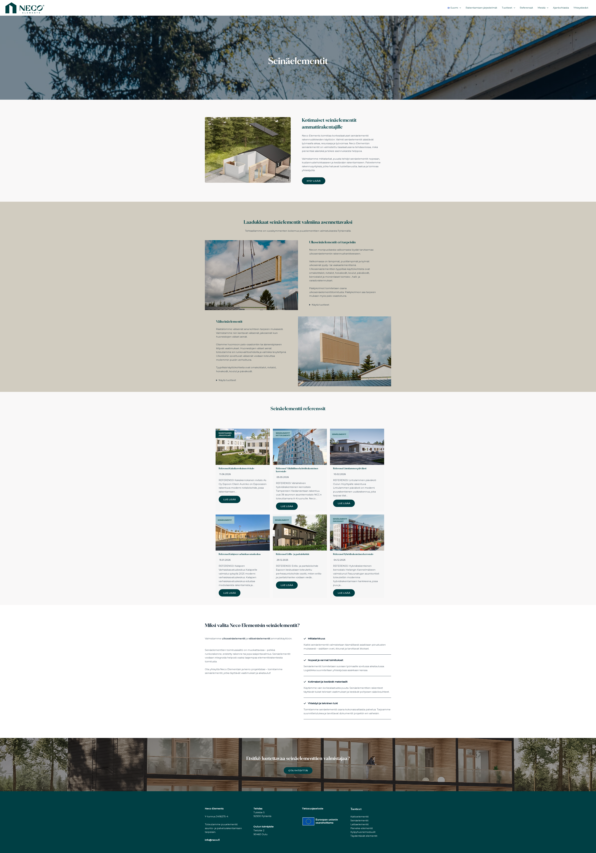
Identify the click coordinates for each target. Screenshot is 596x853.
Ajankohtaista (561, 7)
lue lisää (229, 499)
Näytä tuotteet (320, 304)
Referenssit (526, 7)
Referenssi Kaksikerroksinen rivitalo (236, 468)
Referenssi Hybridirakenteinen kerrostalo (353, 554)
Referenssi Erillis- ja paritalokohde (292, 554)
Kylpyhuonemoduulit (362, 831)
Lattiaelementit (359, 824)
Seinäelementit (359, 820)
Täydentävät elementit (363, 835)
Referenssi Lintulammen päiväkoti (349, 468)
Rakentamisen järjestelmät (481, 7)
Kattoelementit (359, 816)
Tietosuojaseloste (312, 808)
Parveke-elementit (361, 828)
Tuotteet (507, 7)
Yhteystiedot (580, 7)
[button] (459, 8)
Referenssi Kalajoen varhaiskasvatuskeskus (240, 554)
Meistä (541, 7)
